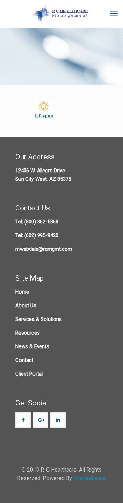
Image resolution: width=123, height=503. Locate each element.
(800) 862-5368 (41, 222)
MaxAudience (89, 478)
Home (22, 292)
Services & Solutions (38, 319)
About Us (25, 305)
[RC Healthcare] (61, 13)
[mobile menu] (114, 13)
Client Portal (29, 374)
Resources (27, 333)
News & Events (32, 346)
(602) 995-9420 (41, 235)
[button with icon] (23, 420)
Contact (24, 360)
